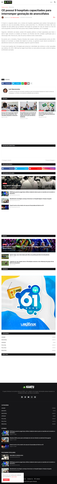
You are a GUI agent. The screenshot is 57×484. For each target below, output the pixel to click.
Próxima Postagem (50, 160)
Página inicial (4, 7)
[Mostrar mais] (31, 83)
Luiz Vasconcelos (14, 89)
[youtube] (28, 397)
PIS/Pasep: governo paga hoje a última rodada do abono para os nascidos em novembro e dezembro (32, 192)
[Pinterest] (25, 83)
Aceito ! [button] (6, 479)
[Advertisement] (28, 66)
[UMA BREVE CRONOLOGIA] (5, 457)
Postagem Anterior (6, 160)
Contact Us (30, 478)
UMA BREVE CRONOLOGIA (16, 455)
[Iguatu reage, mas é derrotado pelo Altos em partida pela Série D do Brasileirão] (5, 256)
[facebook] (22, 397)
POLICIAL (28, 345)
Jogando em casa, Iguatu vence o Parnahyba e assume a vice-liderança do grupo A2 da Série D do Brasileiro (32, 262)
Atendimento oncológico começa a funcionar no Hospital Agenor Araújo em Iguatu (31, 198)
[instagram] (32, 397)
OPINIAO (28, 342)
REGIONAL (11, 7)
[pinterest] (35, 397)
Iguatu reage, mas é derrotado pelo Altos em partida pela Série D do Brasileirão (29, 254)
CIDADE (28, 337)
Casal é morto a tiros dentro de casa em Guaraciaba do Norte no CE (27, 205)
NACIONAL (28, 339)
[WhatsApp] (22, 83)
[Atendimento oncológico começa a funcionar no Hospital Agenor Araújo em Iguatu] (5, 200)
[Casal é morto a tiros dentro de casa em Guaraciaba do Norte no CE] (5, 207)
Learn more (14, 476)
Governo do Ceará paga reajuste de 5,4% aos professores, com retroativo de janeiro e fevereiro (9, 114)
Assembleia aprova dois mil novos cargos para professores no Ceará (47, 114)
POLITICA (28, 347)
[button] (2, 2)
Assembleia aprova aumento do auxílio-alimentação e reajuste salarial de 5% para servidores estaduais (28, 114)
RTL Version (37, 478)
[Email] (28, 83)
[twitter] (25, 397)
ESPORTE (28, 410)
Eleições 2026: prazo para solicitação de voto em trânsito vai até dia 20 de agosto (30, 438)
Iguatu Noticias (33, 481)
